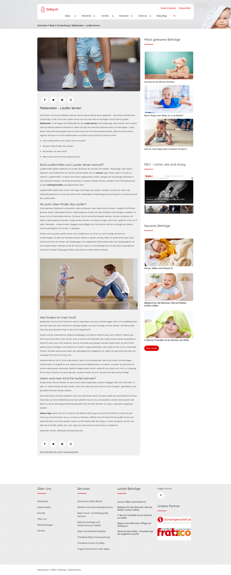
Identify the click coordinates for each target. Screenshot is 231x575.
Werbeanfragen (45, 524)
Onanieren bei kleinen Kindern (159, 81)
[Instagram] (70, 100)
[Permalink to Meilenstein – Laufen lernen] (88, 90)
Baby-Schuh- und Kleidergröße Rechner (92, 515)
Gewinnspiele (168, 8)
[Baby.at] (49, 8)
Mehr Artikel (151, 348)
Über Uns (42, 518)
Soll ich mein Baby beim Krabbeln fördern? (165, 149)
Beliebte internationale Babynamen (95, 507)
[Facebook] (44, 100)
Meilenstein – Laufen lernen (86, 25)
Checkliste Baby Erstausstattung (93, 537)
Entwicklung (63, 25)
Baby (52, 25)
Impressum (43, 569)
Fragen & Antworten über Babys (93, 548)
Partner (41, 530)
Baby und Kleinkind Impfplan (91, 531)
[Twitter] (53, 100)
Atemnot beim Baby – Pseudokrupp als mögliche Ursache (135, 532)
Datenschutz (74, 569)
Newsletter (185, 8)
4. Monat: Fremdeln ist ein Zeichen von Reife (166, 340)
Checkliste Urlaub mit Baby (90, 543)
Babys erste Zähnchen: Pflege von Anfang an (134, 524)
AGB (53, 569)
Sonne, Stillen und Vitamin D (158, 268)
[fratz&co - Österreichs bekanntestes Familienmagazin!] (174, 539)
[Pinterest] (62, 100)
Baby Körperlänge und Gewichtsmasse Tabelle (89, 524)
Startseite (42, 25)
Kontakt (41, 513)
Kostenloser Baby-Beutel (89, 501)
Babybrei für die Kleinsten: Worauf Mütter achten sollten (165, 304)
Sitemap (62, 569)
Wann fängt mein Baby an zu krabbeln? (163, 115)
